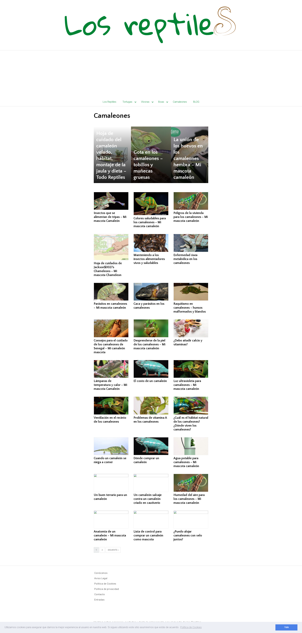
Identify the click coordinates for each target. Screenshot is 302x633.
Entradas (99, 599)
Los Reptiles (109, 101)
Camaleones (180, 101)
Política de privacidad (106, 589)
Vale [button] (286, 627)
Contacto (99, 594)
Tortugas (127, 101)
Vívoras (145, 101)
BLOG (196, 101)
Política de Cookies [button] (191, 627)
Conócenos (101, 573)
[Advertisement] (151, 74)
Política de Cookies (105, 583)
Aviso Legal (100, 578)
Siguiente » (113, 550)
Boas (161, 101)
